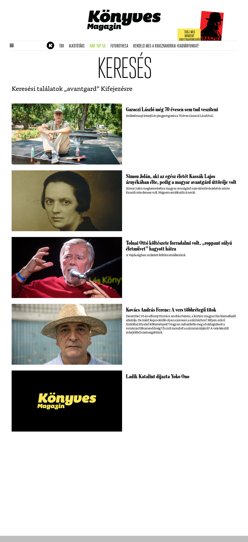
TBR (62, 46)
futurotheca (120, 46)
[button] (12, 45)
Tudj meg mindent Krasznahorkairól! (190, 36)
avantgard (82, 89)
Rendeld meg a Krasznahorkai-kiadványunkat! (167, 46)
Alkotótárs (78, 46)
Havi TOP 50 (99, 46)
